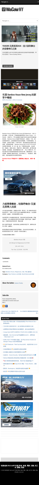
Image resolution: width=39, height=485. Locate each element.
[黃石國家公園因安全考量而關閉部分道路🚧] (27, 84)
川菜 (23, 272)
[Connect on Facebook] (6, 306)
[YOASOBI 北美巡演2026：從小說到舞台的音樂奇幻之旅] (7, 84)
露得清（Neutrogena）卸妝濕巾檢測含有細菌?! (16, 368)
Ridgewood (18, 272)
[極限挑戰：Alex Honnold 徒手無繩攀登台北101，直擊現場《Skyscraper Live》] (17, 84)
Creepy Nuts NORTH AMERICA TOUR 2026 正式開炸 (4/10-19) (20, 332)
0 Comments (19, 100)
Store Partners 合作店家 (14, 274)
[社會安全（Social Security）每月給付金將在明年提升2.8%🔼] (31, 84)
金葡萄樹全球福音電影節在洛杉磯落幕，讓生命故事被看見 (18, 329)
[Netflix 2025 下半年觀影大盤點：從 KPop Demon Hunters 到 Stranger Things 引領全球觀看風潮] (21, 84)
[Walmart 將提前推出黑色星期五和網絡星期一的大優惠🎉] (34, 84)
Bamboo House (10, 272)
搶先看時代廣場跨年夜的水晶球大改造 (14, 371)
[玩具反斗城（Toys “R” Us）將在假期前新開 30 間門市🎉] (26, 87)
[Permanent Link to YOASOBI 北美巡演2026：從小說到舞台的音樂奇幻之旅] (19, 34)
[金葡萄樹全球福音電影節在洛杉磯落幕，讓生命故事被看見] (11, 84)
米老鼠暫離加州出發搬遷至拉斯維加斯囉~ (15, 349)
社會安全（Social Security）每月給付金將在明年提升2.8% (19, 355)
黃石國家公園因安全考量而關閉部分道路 (14, 352)
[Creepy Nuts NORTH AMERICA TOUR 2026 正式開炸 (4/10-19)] (14, 84)
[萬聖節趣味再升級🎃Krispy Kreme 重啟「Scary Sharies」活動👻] (16, 87)
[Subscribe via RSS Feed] (3, 306)
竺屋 (26, 272)
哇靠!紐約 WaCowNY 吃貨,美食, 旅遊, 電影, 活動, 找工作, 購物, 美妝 (19, 466)
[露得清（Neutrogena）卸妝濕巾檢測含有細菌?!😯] (19, 87)
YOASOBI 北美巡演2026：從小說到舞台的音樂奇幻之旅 (18, 47)
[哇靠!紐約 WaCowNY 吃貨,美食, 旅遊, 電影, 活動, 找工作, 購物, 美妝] (12, 11)
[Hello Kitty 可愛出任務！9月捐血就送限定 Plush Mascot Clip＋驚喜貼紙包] (4, 84)
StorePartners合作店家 (28, 274)
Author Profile (18, 283)
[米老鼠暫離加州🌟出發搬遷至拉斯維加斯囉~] (24, 84)
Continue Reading (8, 66)
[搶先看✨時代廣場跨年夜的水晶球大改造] (22, 87)
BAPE (3, 100)
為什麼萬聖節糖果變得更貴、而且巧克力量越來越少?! (19, 361)
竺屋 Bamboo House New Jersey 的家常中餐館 (19, 96)
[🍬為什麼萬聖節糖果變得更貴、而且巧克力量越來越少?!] (13, 87)
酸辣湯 (29, 272)
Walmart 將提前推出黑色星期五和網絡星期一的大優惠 (17, 358)
